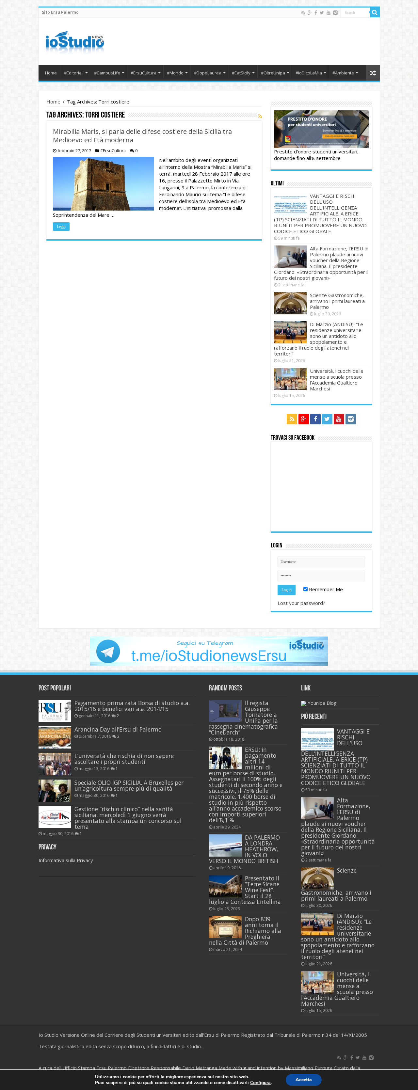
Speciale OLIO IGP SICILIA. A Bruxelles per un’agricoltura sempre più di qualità (129, 785)
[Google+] (310, 13)
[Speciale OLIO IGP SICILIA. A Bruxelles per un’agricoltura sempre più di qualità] (55, 791)
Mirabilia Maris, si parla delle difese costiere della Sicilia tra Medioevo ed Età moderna (142, 135)
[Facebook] (316, 13)
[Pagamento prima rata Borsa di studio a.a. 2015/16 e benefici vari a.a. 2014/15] (55, 711)
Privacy (85, 860)
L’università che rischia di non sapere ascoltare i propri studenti (124, 759)
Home (51, 73)
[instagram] (335, 13)
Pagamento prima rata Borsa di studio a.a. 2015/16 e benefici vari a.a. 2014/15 (132, 706)
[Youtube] (328, 13)
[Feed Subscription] (260, 116)
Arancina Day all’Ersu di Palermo (118, 729)
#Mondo (175, 73)
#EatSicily (241, 73)
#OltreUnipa (273, 73)
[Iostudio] (74, 40)
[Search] (375, 12)
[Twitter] (322, 13)
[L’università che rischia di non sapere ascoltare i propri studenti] (55, 764)
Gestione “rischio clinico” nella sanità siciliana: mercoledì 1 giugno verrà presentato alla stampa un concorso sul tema (128, 817)
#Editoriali (74, 73)
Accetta (304, 1080)
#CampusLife (107, 73)
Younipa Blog (322, 703)
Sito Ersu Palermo (60, 12)
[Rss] (303, 13)
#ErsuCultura (143, 73)
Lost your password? (301, 603)
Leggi (61, 226)
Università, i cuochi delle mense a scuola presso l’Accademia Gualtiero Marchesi (336, 380)
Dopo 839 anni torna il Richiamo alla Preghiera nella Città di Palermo (245, 930)
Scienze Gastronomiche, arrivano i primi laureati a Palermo (337, 301)
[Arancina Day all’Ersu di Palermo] (55, 737)
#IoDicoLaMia (309, 73)
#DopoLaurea (207, 73)
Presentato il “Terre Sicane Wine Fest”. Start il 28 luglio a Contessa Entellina (245, 890)
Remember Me (325, 589)
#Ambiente (343, 73)
